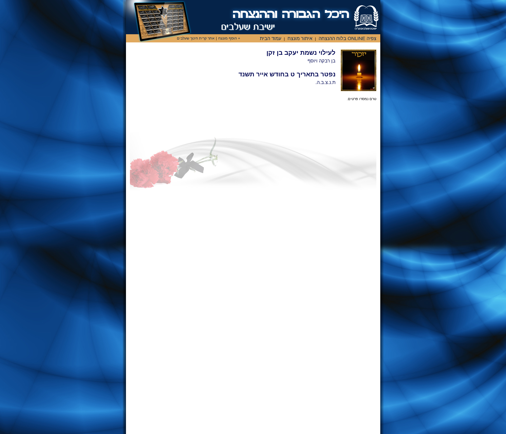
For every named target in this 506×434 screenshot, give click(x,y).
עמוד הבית (270, 38)
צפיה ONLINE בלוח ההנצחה (347, 38)
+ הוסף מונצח (229, 38)
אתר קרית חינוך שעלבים (196, 38)
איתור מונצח (300, 38)
